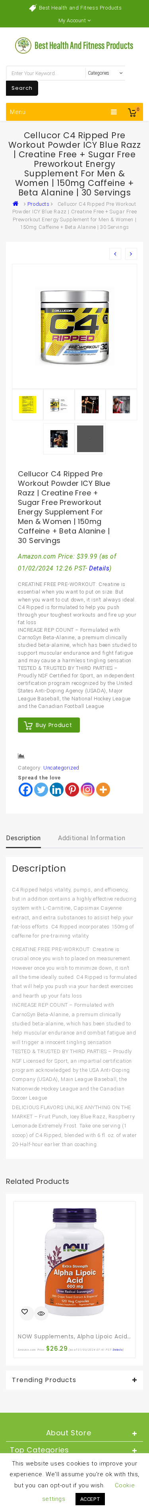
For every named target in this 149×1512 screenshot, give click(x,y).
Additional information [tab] (91, 838)
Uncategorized (61, 768)
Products (38, 204)
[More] (103, 790)
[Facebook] (26, 790)
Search (22, 88)
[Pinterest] (72, 790)
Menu (18, 112)
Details (99, 568)
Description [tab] (23, 838)
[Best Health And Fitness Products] (17, 204)
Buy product (54, 725)
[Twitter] (41, 790)
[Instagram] (88, 790)
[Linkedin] (57, 790)
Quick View (41, 1314)
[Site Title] (74, 45)
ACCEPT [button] (90, 1499)
